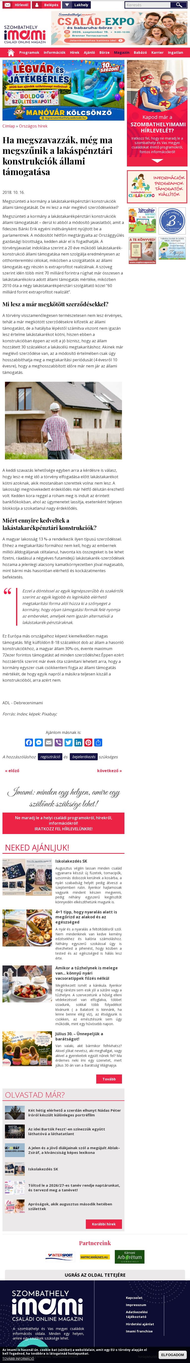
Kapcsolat (134, 1297)
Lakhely (81, 4)
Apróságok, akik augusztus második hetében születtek (70, 1206)
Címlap (11, 52)
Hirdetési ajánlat (140, 1324)
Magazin (121, 52)
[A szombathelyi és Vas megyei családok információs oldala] (25, 34)
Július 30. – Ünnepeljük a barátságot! (79, 1036)
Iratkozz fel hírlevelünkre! (64, 829)
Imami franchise (139, 1331)
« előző (12, 770)
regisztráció (50, 756)
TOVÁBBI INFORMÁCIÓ (18, 1359)
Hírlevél (21, 4)
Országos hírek (33, 126)
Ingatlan (175, 52)
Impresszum (136, 1305)
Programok (29, 52)
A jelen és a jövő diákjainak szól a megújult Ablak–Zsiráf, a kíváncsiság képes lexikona (74, 1150)
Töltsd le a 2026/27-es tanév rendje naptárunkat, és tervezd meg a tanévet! (74, 1188)
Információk (55, 52)
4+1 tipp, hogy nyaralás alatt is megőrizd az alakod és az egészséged (86, 917)
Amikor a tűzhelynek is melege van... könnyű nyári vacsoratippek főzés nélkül (86, 973)
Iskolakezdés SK (71, 861)
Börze (104, 52)
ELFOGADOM (172, 1355)
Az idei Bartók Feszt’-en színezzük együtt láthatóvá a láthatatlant (66, 1131)
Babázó (140, 52)
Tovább (109, 1079)
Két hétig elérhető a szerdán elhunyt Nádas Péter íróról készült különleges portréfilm (74, 1113)
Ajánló (89, 52)
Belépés (51, 4)
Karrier (157, 52)
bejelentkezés (83, 756)
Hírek (74, 52)
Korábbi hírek (104, 1224)
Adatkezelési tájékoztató (137, 1314)
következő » (109, 770)
